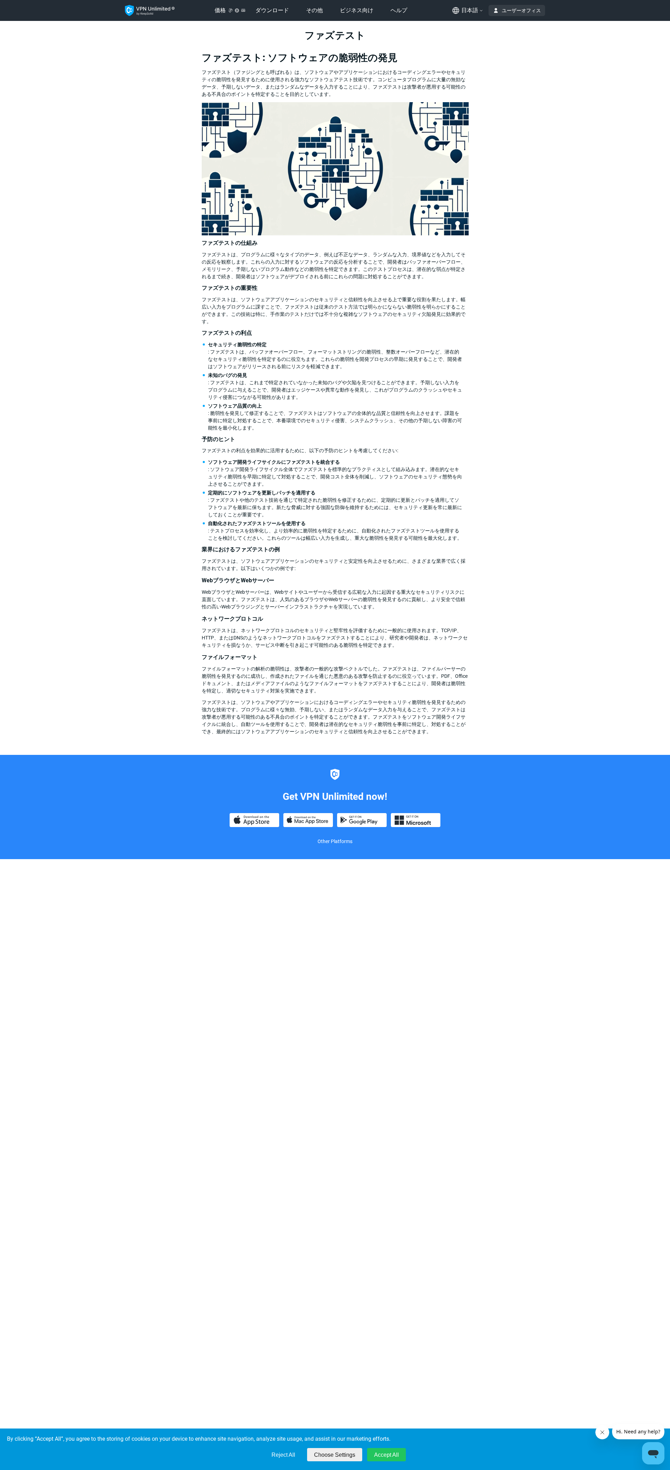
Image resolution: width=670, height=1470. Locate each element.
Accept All (386, 1455)
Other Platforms (335, 841)
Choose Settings (334, 1455)
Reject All (283, 1455)
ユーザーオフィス (521, 10)
